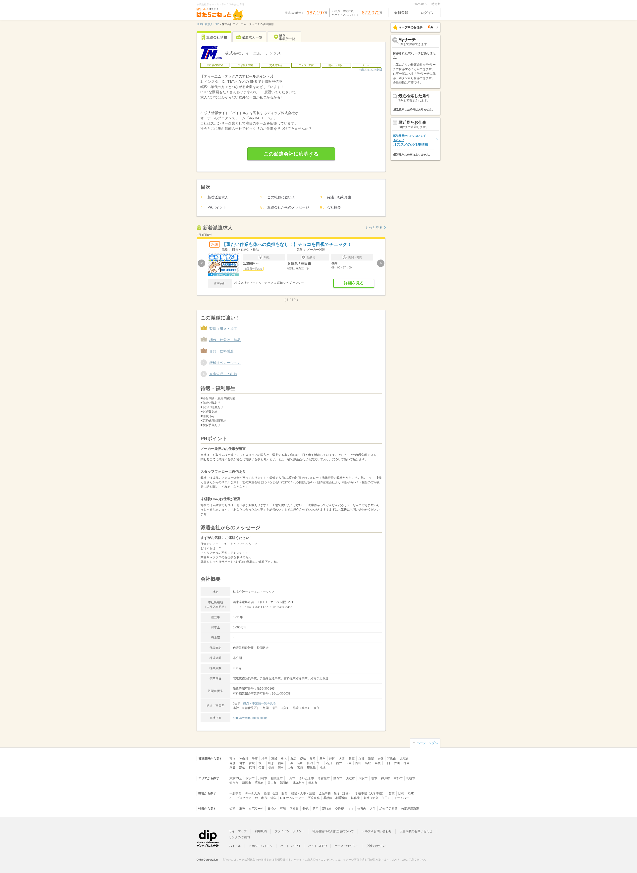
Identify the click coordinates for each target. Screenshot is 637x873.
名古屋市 (324, 778)
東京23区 (235, 778)
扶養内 (361, 808)
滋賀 (371, 758)
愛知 (303, 758)
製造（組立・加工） (225, 328)
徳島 (407, 763)
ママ (351, 808)
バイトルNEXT (290, 846)
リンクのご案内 (239, 837)
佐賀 (262, 767)
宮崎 (300, 767)
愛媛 (232, 767)
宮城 (252, 763)
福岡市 (284, 783)
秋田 (262, 763)
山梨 (290, 763)
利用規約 (261, 831)
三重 (322, 758)
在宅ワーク (256, 808)
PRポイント (217, 207)
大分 (290, 767)
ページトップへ (427, 743)
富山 (319, 763)
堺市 (374, 778)
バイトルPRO (317, 846)
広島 (349, 763)
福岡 (252, 767)
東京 (232, 758)
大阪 (342, 758)
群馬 (293, 758)
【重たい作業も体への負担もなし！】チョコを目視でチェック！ (287, 244)
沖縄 (322, 767)
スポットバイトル (261, 846)
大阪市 (363, 778)
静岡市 (337, 778)
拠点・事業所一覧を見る (259, 703)
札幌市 (410, 778)
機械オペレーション (225, 363)
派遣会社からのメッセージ (288, 207)
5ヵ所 (254, 703)
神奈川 (243, 758)
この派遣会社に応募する (291, 154)
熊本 (281, 767)
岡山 (358, 763)
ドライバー (401, 798)
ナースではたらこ (347, 846)
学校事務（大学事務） (370, 793)
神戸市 (385, 778)
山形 (271, 763)
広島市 (259, 783)
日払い (271, 808)
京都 (361, 758)
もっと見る (374, 227)
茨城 (274, 758)
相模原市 (277, 778)
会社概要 (334, 207)
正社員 (294, 808)
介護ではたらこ (376, 846)
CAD (411, 793)
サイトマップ (238, 831)
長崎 (271, 767)
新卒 (315, 808)
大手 (373, 808)
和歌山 (391, 758)
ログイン (427, 13)
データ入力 (252, 793)
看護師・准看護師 (335, 798)
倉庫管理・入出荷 (223, 374)
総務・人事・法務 (303, 793)
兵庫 (352, 758)
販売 (401, 793)
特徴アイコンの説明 (371, 69)
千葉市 (290, 778)
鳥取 (368, 763)
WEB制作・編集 (266, 798)
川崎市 (262, 778)
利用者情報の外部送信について (333, 831)
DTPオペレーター (292, 798)
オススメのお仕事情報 (410, 140)
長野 (300, 763)
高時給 (326, 808)
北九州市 (299, 783)
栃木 (284, 758)
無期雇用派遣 (410, 808)
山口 (387, 763)
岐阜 (313, 758)
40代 (305, 808)
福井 (339, 763)
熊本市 (312, 783)
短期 (232, 808)
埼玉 (264, 758)
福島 (281, 763)
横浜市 (250, 778)
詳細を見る (354, 283)
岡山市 (271, 783)
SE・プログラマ (240, 798)
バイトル (235, 846)
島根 (378, 763)
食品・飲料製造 (221, 351)
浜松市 (350, 778)
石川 (329, 763)
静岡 (332, 758)
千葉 (255, 758)
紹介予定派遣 (388, 808)
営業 (392, 793)
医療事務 (314, 798)
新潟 (310, 763)
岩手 (242, 763)
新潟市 (246, 783)
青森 (232, 763)
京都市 (398, 778)
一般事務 (235, 793)
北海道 (404, 758)
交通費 (339, 808)
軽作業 (355, 798)
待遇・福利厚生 (339, 197)
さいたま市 (306, 778)
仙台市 (233, 783)
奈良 (381, 758)
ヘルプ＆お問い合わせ (377, 831)
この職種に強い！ (281, 197)
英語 (283, 808)
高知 (242, 767)
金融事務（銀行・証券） (335, 793)
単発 (242, 808)
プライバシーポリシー (290, 831)
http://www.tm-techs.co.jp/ (250, 718)
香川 (397, 763)
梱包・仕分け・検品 (225, 340)
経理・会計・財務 (276, 793)
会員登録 (401, 13)
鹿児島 (311, 767)
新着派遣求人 (218, 197)
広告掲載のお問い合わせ (416, 831)
